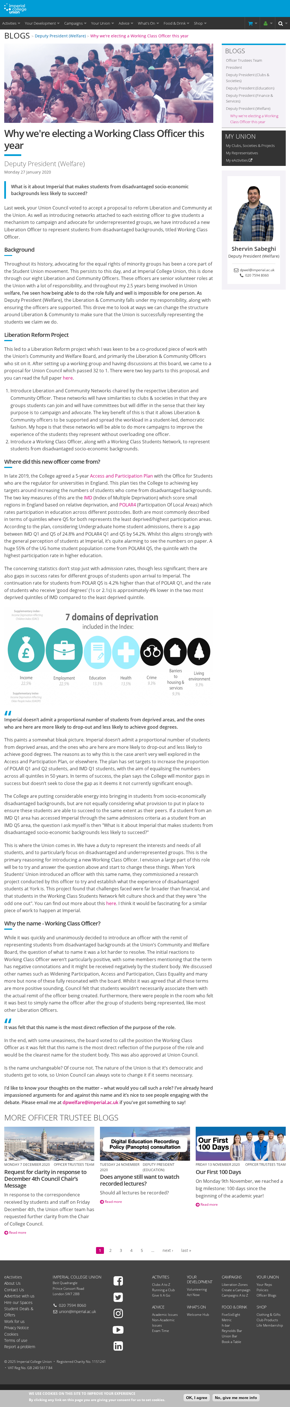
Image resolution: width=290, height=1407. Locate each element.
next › (168, 1250)
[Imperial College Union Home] (15, 8)
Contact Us (14, 1289)
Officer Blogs (266, 1295)
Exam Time (160, 1330)
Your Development (40, 23)
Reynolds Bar (232, 1330)
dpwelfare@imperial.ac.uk (90, 1102)
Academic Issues (165, 1314)
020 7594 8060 (256, 275)
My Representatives (242, 152)
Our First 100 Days (218, 1172)
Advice (124, 23)
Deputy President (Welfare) (60, 36)
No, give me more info (236, 1397)
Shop (198, 23)
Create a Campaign (236, 1290)
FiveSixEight (231, 1314)
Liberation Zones (235, 1284)
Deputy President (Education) (250, 88)
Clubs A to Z (161, 1284)
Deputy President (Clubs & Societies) (247, 77)
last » (186, 1250)
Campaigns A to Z (235, 1295)
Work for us (14, 1321)
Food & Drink (174, 23)
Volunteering (197, 1289)
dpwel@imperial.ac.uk (256, 270)
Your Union (100, 23)
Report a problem (19, 1346)
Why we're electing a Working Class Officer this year (139, 36)
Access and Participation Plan (121, 476)
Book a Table (231, 1341)
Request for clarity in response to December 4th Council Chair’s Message (45, 1178)
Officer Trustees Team (244, 60)
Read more (17, 1232)
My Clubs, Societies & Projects (250, 145)
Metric (227, 1320)
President (234, 67)
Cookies (11, 1334)
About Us (12, 1283)
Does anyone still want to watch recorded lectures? (139, 1180)
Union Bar (229, 1336)
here (68, 378)
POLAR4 (127, 505)
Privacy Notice (16, 1327)
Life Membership (270, 1325)
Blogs (17, 35)
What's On (146, 23)
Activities (9, 23)
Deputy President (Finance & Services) (249, 98)
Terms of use (15, 1340)
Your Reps (264, 1284)
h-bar (226, 1325)
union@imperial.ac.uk (77, 1311)
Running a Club (163, 1290)
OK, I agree (196, 1397)
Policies (262, 1290)
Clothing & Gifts (269, 1314)
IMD (88, 498)
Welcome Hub (198, 1314)
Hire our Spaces (18, 1302)
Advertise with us (19, 1296)
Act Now (193, 1294)
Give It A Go (161, 1295)
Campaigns (73, 23)
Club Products (267, 1320)
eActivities (13, 1277)
